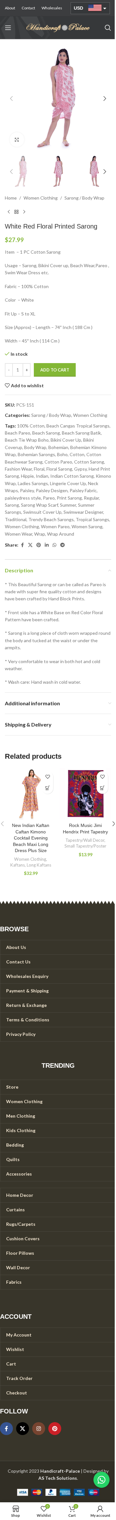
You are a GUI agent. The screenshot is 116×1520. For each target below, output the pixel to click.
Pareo (49, 498)
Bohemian (58, 447)
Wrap (39, 534)
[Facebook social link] (22, 545)
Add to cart (54, 369)
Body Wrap (35, 447)
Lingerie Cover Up (68, 483)
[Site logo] (58, 27)
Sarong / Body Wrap (84, 198)
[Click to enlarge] (17, 139)
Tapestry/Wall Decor (84, 840)
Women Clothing (41, 198)
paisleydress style (23, 498)
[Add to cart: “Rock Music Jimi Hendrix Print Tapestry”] (102, 788)
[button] (11, 98)
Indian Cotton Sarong (72, 476)
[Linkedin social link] (47, 545)
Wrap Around (60, 534)
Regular (91, 498)
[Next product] (24, 212)
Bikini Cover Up (66, 440)
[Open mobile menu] (8, 27)
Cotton (77, 454)
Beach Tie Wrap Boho (27, 440)
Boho (62, 454)
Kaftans (17, 865)
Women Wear (18, 534)
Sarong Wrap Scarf (39, 505)
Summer (68, 505)
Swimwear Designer (83, 512)
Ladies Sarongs (33, 483)
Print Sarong (69, 498)
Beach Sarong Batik (81, 433)
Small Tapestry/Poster (85, 846)
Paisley (27, 490)
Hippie (27, 476)
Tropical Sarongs (92, 519)
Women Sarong (87, 526)
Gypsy (80, 469)
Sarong (12, 505)
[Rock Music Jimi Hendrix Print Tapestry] (85, 794)
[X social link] (30, 545)
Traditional (15, 519)
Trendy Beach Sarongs (51, 519)
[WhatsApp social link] (54, 545)
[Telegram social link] (62, 545)
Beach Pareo (17, 433)
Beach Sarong (46, 433)
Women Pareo (55, 526)
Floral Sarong (59, 469)
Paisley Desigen (52, 490)
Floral (39, 469)
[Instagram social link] (38, 1428)
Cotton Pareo (58, 461)
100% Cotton (30, 425)
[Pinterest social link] (38, 545)
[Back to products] (16, 212)
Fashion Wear (18, 469)
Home (11, 198)
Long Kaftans (39, 865)
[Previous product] (9, 212)
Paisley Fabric (83, 490)
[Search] (108, 27)
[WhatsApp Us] (101, 1480)
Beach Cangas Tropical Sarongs (78, 425)
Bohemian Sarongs (36, 454)
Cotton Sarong (89, 461)
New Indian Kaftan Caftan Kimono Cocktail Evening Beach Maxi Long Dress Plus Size (30, 838)
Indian (42, 476)
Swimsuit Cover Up (42, 512)
